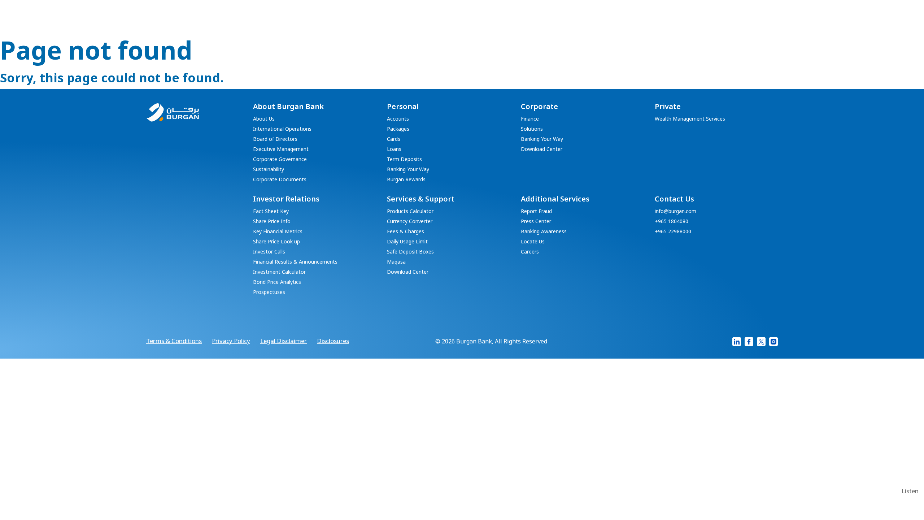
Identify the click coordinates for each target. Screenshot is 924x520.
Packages (398, 129)
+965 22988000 (673, 231)
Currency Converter (409, 221)
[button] (910, 491)
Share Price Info (272, 221)
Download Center (541, 149)
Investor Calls (269, 252)
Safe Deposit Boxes (410, 252)
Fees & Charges (405, 231)
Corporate (539, 106)
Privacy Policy (231, 341)
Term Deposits (404, 159)
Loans (394, 149)
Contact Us (674, 199)
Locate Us (533, 241)
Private (668, 106)
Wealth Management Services (690, 119)
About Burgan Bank (288, 106)
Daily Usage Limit (407, 241)
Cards (393, 139)
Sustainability (268, 169)
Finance (530, 119)
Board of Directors (275, 139)
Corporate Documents (279, 179)
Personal (403, 106)
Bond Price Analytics (277, 282)
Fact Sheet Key (271, 211)
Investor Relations (286, 199)
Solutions (532, 129)
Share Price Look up (276, 241)
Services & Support (420, 199)
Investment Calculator (279, 272)
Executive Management (281, 149)
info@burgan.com (675, 211)
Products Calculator (410, 211)
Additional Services (555, 199)
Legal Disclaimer (283, 341)
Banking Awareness (544, 231)
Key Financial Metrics (277, 231)
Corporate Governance (280, 159)
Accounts (398, 119)
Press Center (536, 221)
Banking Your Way (408, 169)
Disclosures (333, 341)
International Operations (282, 129)
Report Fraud (536, 211)
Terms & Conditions (174, 341)
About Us (264, 119)
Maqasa (396, 262)
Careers (530, 252)
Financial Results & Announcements (295, 262)
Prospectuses (269, 292)
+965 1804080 (671, 221)
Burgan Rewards (406, 179)
